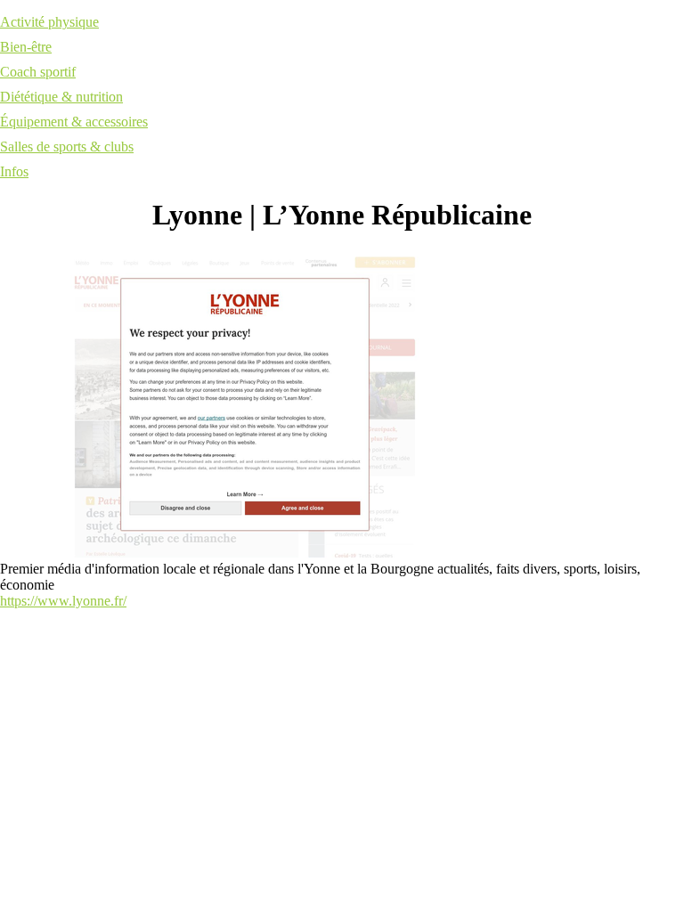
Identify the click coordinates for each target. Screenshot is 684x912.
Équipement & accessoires (74, 121)
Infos (14, 171)
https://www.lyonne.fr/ (63, 600)
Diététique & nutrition (61, 96)
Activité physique (49, 21)
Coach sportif (38, 71)
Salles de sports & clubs (67, 146)
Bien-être (26, 46)
